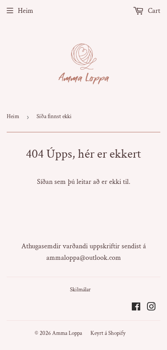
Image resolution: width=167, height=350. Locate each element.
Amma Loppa (67, 333)
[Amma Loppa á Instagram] (151, 308)
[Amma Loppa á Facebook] (136, 308)
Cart (153, 11)
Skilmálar (80, 290)
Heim (25, 11)
